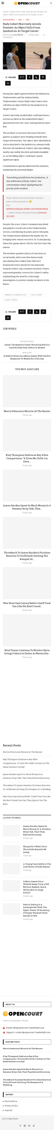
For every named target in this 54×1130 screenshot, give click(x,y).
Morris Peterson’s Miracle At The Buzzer (27, 411)
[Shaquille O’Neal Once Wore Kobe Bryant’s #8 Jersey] (11, 851)
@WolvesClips (13, 209)
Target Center (11, 300)
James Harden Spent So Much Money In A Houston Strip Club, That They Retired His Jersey (37, 830)
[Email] (29, 1126)
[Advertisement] (27, 708)
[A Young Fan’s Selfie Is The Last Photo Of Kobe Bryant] (11, 868)
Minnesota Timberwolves (15, 295)
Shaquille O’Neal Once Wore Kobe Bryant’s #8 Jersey (35, 849)
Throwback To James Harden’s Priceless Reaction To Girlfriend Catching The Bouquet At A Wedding (27, 1082)
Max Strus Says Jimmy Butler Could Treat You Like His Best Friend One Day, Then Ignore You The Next (27, 800)
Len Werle (18, 35)
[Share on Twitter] (36, 77)
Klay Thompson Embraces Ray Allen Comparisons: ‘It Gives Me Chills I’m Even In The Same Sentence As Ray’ (26, 763)
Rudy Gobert (36, 295)
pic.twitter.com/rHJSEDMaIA (34, 209)
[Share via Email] (8, 83)
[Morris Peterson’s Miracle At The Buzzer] (27, 391)
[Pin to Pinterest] (43, 77)
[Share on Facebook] (29, 77)
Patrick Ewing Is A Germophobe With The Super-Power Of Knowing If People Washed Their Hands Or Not (36, 910)
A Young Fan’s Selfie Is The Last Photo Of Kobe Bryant (37, 865)
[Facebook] (20, 1126)
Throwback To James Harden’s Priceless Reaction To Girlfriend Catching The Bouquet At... (27, 556)
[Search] (51, 3)
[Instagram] (25, 1126)
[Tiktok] (34, 1126)
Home (5, 12)
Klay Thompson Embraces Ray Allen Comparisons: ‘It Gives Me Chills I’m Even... (27, 458)
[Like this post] (23, 77)
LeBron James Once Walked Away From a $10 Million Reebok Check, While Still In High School (36, 887)
